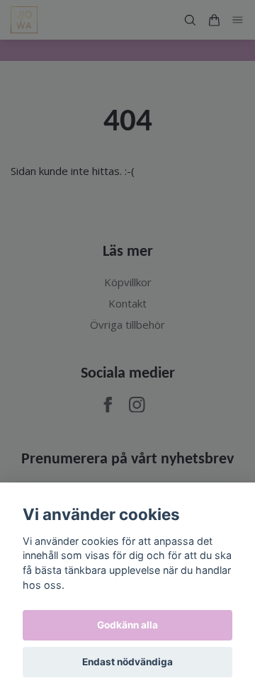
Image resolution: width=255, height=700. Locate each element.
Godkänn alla (127, 625)
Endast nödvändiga (127, 661)
